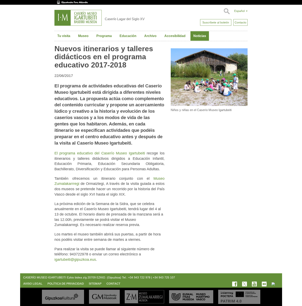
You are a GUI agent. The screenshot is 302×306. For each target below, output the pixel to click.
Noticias (199, 36)
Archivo (150, 36)
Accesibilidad (175, 36)
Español (240, 11)
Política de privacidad (65, 283)
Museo (83, 36)
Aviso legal (33, 283)
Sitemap (95, 283)
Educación (128, 36)
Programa (104, 36)
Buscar (226, 11)
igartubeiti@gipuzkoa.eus (75, 259)
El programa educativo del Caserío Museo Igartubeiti (99, 153)
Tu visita (63, 36)
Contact (113, 283)
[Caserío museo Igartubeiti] (78, 18)
